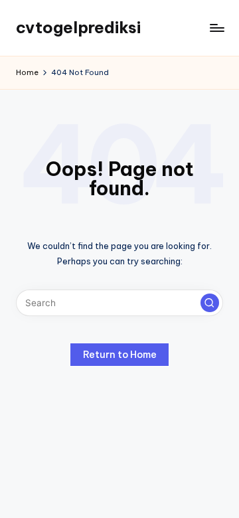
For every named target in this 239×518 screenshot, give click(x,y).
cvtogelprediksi (78, 27)
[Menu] (216, 27)
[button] (209, 303)
